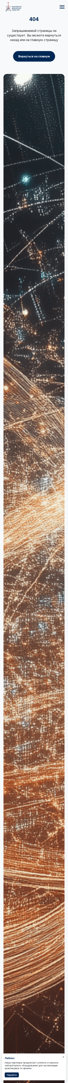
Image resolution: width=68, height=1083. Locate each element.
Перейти (12, 1074)
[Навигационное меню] (62, 7)
